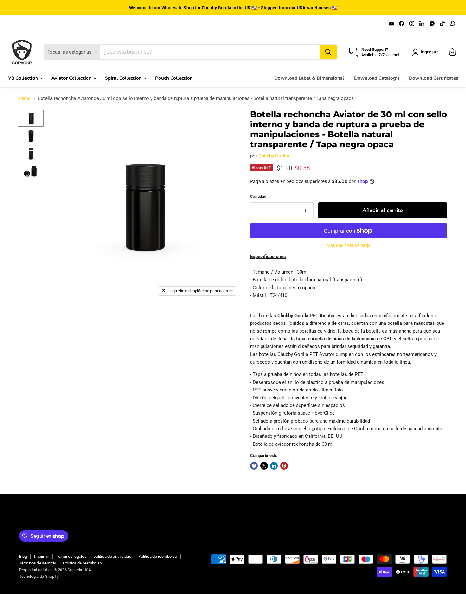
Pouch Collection (174, 78)
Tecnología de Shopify (39, 576)
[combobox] (209, 52)
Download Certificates (433, 78)
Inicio (25, 98)
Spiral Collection (124, 78)
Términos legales (71, 556)
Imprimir (41, 556)
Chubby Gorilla (273, 156)
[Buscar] (328, 52)
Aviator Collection (72, 78)
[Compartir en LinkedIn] (274, 466)
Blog (23, 556)
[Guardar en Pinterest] (284, 466)
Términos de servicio (37, 563)
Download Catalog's (376, 78)
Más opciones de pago (349, 245)
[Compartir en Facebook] (254, 466)
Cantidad (258, 196)
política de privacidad (112, 556)
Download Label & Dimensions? (309, 78)
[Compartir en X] (264, 466)
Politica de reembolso (157, 556)
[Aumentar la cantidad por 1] (306, 210)
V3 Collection (23, 78)
